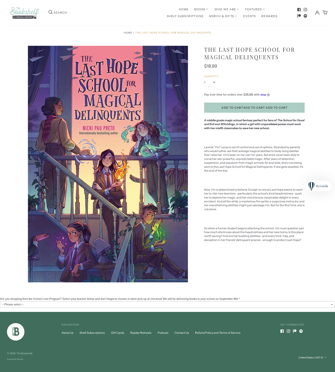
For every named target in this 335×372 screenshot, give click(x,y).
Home (184, 9)
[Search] (50, 12)
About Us (67, 332)
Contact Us (181, 332)
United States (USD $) (311, 357)
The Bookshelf (24, 353)
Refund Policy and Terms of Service (217, 332)
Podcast (163, 332)
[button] (325, 13)
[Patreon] (299, 16)
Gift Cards (117, 332)
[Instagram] (305, 9)
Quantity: (211, 76)
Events (249, 16)
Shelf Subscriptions (185, 16)
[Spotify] (305, 16)
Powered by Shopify (15, 359)
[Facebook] (299, 9)
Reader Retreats (140, 332)
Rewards (269, 16)
